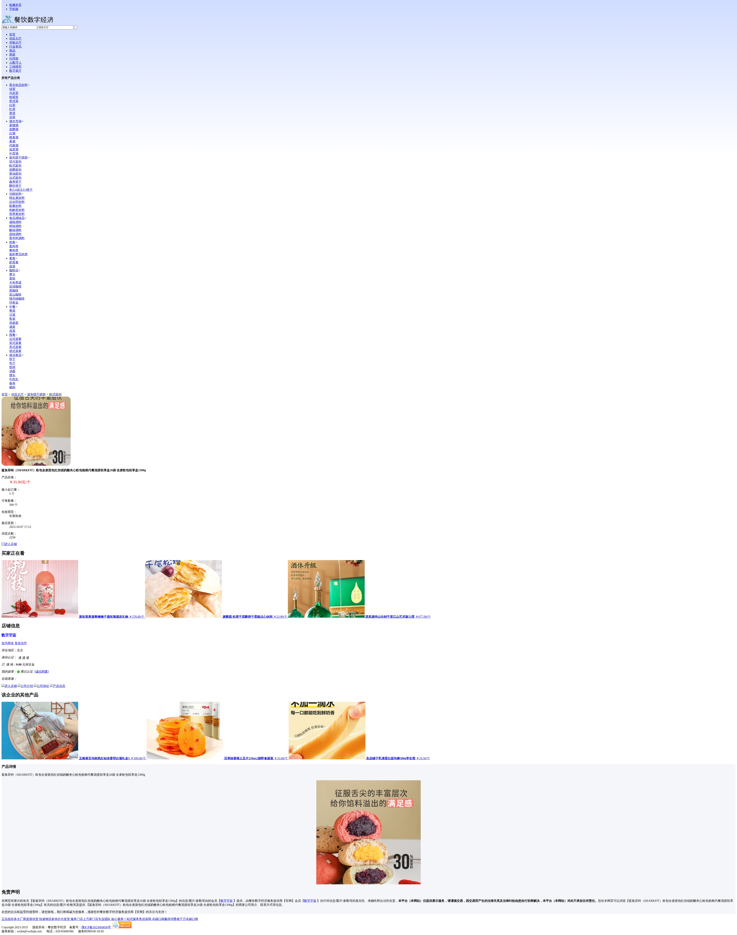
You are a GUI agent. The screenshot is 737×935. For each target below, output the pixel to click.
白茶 (12, 105)
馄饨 (12, 367)
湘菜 (12, 326)
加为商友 (8, 643)
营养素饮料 (17, 214)
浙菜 (12, 330)
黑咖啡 (13, 290)
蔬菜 (12, 266)
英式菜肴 (15, 343)
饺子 (12, 359)
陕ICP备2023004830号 (96, 927)
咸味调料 (15, 222)
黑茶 (12, 113)
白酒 (12, 133)
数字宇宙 (9, 635)
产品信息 (59, 686)
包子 (12, 363)
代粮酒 (13, 145)
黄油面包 (15, 173)
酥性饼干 (15, 185)
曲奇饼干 (15, 181)
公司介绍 (27, 686)
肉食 (12, 242)
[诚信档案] (42, 671)
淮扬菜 (13, 322)
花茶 (12, 117)
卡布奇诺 (15, 282)
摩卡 (12, 274)
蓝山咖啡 (15, 294)
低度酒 (13, 149)
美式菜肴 (15, 347)
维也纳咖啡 (17, 298)
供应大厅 (17, 394)
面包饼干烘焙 (18, 157)
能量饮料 (15, 206)
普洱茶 (13, 101)
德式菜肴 (15, 351)
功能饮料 (15, 193)
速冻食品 (15, 355)
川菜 (12, 314)
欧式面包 (15, 165)
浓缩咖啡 (15, 286)
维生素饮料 (17, 197)
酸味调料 (15, 230)
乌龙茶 (13, 93)
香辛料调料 (17, 238)
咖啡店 (13, 270)
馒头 (12, 375)
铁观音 (13, 97)
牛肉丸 (13, 379)
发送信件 (21, 643)
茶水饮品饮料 (18, 85)
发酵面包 (15, 169)
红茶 (12, 109)
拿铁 (12, 278)
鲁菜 (12, 318)
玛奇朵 (13, 302)
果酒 (12, 141)
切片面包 (15, 161)
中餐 (12, 306)
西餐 (12, 334)
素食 (12, 258)
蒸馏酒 (13, 125)
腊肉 (12, 387)
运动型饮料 (17, 201)
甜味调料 (15, 234)
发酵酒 (13, 129)
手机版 (13, 9)
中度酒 (13, 153)
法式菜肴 (15, 339)
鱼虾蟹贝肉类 (18, 254)
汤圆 (12, 371)
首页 (5, 394)
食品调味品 (17, 218)
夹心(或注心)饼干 (21, 189)
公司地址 (43, 686)
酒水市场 (15, 121)
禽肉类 (13, 250)
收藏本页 (15, 5)
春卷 (12, 383)
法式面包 (15, 177)
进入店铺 (11, 544)
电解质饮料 (17, 210)
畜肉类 (13, 246)
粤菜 (12, 310)
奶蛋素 (13, 262)
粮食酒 (13, 137)
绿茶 (12, 89)
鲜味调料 (15, 226)
